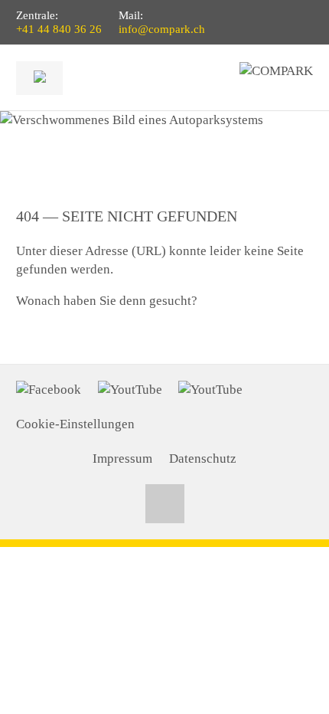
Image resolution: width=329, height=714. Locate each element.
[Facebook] (48, 390)
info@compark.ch (162, 29)
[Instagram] (210, 390)
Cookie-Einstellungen (75, 424)
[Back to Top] (164, 503)
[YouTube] (130, 390)
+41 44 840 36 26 (59, 29)
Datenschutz (202, 458)
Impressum (122, 458)
